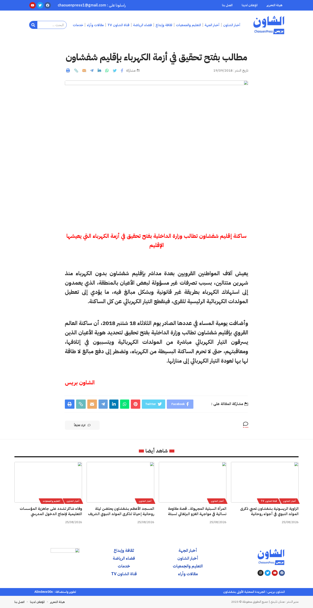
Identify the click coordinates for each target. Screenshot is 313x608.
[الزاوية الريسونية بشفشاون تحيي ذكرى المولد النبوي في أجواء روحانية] (265, 482)
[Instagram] (261, 573)
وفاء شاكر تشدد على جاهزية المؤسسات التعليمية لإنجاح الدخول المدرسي (51, 511)
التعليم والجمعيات (51, 501)
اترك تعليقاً (79, 425)
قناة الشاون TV (269, 501)
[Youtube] (275, 573)
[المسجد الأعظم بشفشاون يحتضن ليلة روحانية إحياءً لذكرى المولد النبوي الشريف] (120, 482)
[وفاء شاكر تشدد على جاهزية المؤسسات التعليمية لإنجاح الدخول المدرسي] (48, 482)
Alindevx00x (43, 591)
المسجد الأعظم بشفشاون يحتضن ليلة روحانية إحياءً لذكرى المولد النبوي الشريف (121, 511)
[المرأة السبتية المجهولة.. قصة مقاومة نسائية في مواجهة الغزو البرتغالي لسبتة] (192, 482)
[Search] (33, 25)
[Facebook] (282, 573)
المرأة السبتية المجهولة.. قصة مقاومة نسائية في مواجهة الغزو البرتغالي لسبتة (197, 511)
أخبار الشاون (289, 501)
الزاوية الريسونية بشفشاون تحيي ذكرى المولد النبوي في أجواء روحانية (269, 511)
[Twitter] (268, 573)
